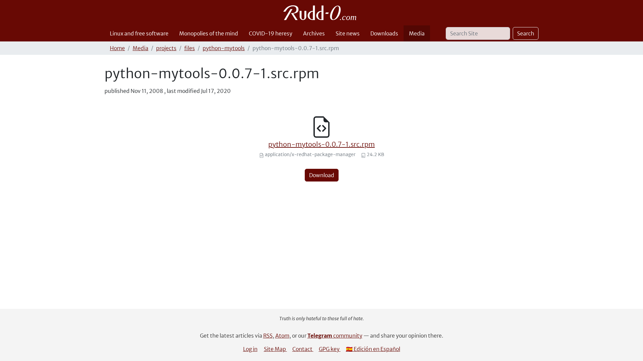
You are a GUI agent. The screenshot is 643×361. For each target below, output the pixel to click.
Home (117, 48)
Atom (282, 335)
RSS (268, 335)
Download (321, 175)
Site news (348, 33)
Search (525, 33)
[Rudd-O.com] (321, 12)
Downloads (384, 33)
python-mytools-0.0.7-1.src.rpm (321, 144)
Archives (314, 33)
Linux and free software (139, 33)
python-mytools (224, 48)
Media (417, 33)
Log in (250, 349)
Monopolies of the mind (208, 33)
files (189, 48)
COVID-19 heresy (270, 33)
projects (166, 48)
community (334, 335)
